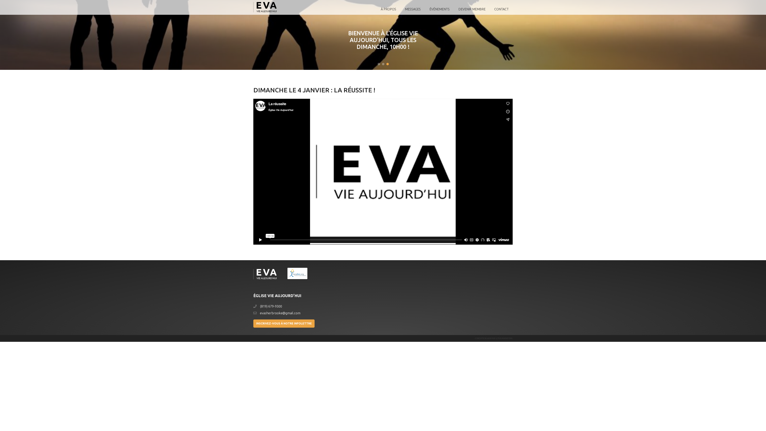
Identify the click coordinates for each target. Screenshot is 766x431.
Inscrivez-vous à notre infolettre (284, 323)
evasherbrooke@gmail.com (280, 313)
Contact (501, 9)
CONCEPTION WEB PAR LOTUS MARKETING (494, 338)
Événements (439, 9)
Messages (413, 9)
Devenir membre (472, 9)
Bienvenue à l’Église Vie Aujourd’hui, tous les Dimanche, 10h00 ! (383, 40)
